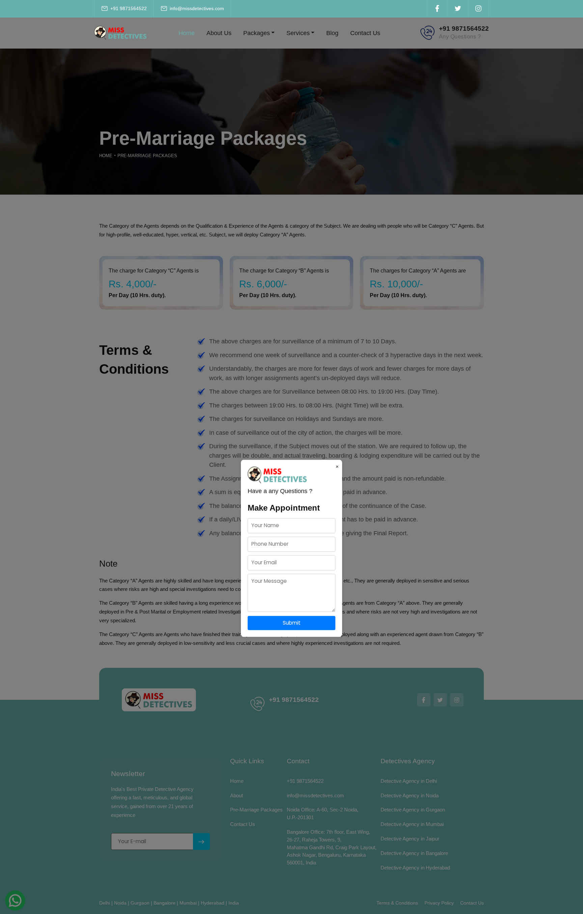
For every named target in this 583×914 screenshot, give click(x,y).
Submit (292, 622)
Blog (332, 33)
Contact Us (365, 33)
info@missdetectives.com (196, 8)
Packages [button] (256, 33)
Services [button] (298, 33)
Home (186, 33)
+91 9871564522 (128, 8)
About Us (218, 33)
